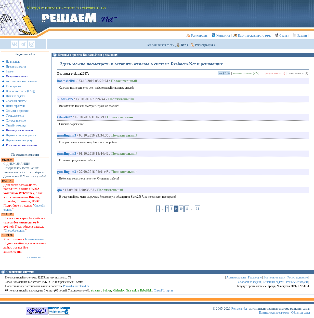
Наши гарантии (15, 106)
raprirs (169, 290)
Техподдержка (15, 115)
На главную (13, 61)
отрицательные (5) (274, 73)
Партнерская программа (254, 35)
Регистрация (199, 35)
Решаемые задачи (297, 282)
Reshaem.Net (239, 308)
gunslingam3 (66, 135)
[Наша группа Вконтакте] (14, 44)
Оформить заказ (17, 76)
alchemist (96, 290)
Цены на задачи (15, 96)
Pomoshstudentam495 (76, 286)
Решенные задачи (273, 282)
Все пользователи (274, 277)
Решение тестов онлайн (21, 145)
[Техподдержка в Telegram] (23, 44)
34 (197, 208)
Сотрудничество (16, 120)
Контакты (223, 35)
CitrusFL (159, 290)
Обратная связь (300, 312)
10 (181, 208)
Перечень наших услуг (20, 140)
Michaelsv (118, 290)
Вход (184, 45)
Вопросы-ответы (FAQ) (20, 91)
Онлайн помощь (16, 125)
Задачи (302, 35)
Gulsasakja (132, 290)
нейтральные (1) (298, 73)
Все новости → (35, 257)
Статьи (284, 35)
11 (186, 208)
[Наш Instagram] (31, 44)
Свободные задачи (249, 282)
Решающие (255, 277)
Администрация (236, 277)
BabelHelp (146, 290)
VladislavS (65, 99)
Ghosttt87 (64, 117)
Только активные (297, 277)
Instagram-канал (34, 239)
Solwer (107, 290)
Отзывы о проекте (17, 110)
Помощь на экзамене (19, 130)
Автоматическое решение (21, 81)
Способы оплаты (16, 101)
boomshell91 (66, 81)
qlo (59, 190)
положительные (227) (246, 73)
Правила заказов (16, 66)
